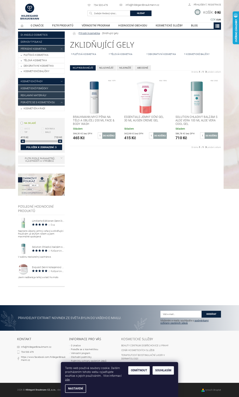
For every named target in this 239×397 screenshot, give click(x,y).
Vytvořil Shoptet (213, 390)
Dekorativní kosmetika (39, 65)
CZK (213, 19)
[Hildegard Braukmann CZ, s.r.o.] (29, 11)
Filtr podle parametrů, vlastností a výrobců (40, 159)
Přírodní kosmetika (34, 48)
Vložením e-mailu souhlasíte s (184, 321)
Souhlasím (163, 370)
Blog (194, 25)
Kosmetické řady (32, 81)
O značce (37, 25)
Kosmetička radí (34, 108)
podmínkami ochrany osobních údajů (184, 321)
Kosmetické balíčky (37, 71)
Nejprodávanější (83, 68)
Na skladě (30, 123)
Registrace (214, 4)
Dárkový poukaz (31, 41)
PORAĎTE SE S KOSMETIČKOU (38, 102)
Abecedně (142, 68)
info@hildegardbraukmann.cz (36, 347)
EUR (218, 19)
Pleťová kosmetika (36, 55)
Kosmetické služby (169, 25)
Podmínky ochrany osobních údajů (88, 361)
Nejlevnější (106, 68)
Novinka (50, 128)
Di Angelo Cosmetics (34, 34)
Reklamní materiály (34, 95)
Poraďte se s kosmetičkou (84, 349)
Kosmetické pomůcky (34, 88)
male (48, 132)
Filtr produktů (62, 25)
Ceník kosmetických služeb (137, 350)
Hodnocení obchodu (132, 25)
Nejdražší (125, 68)
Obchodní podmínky (81, 357)
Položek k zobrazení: (41, 147)
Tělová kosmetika (35, 60)
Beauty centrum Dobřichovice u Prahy (144, 345)
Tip (26, 132)
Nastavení (75, 388)
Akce (27, 128)
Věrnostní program (96, 25)
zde (67, 379)
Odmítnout (139, 370)
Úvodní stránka (22, 26)
